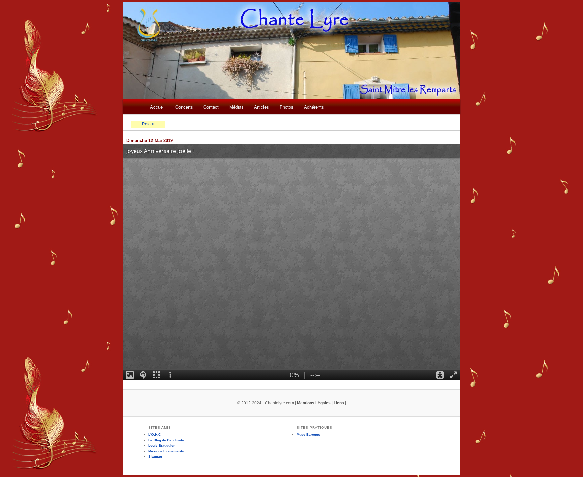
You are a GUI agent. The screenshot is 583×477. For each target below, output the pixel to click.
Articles (261, 107)
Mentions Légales (314, 403)
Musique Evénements (166, 451)
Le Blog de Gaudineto (166, 440)
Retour (148, 124)
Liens (339, 403)
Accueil (157, 107)
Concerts (184, 107)
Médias (236, 107)
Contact (211, 107)
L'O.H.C (154, 434)
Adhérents (314, 107)
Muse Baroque (308, 434)
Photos (287, 107)
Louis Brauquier (161, 445)
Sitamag (155, 456)
